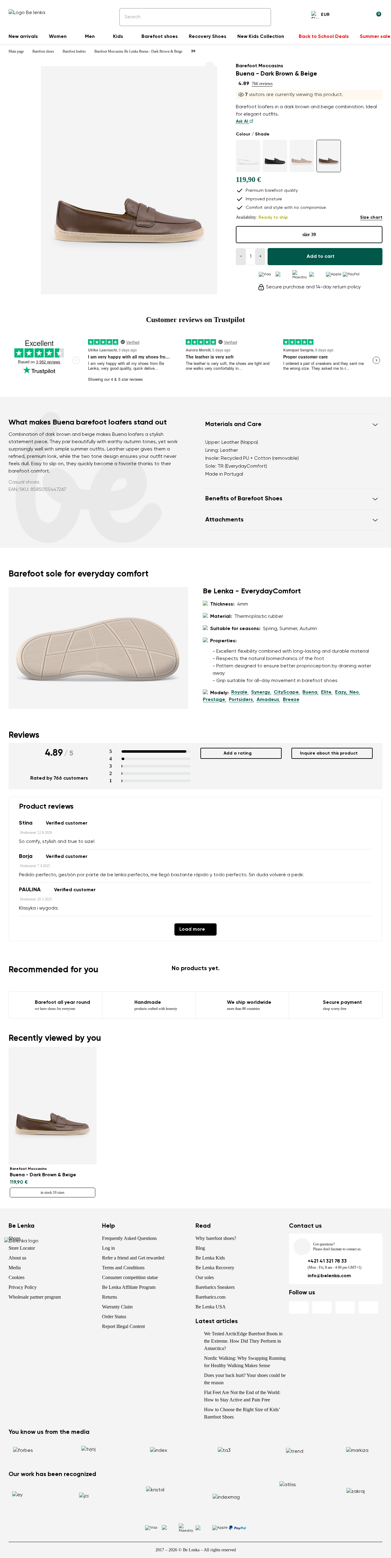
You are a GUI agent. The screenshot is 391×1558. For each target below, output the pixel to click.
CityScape (286, 692)
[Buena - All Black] (275, 156)
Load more (192, 929)
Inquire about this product (329, 753)
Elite (326, 692)
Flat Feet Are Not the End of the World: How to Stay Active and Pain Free (242, 1396)
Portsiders (241, 699)
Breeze (291, 699)
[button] (293, 424)
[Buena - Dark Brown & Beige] (328, 156)
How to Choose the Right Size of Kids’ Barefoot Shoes (242, 1413)
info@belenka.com (329, 1276)
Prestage (214, 699)
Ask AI (242, 121)
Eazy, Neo (347, 692)
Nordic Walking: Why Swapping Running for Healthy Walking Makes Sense (245, 1362)
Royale (239, 692)
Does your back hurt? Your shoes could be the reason (245, 1379)
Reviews (24, 735)
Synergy (260, 692)
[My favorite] (347, 15)
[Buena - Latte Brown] (302, 156)
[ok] (262, 17)
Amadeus (268, 699)
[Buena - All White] (248, 156)
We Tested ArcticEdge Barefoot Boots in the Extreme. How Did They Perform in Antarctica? (243, 1341)
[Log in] (361, 15)
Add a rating (238, 753)
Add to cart (320, 256)
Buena (309, 692)
